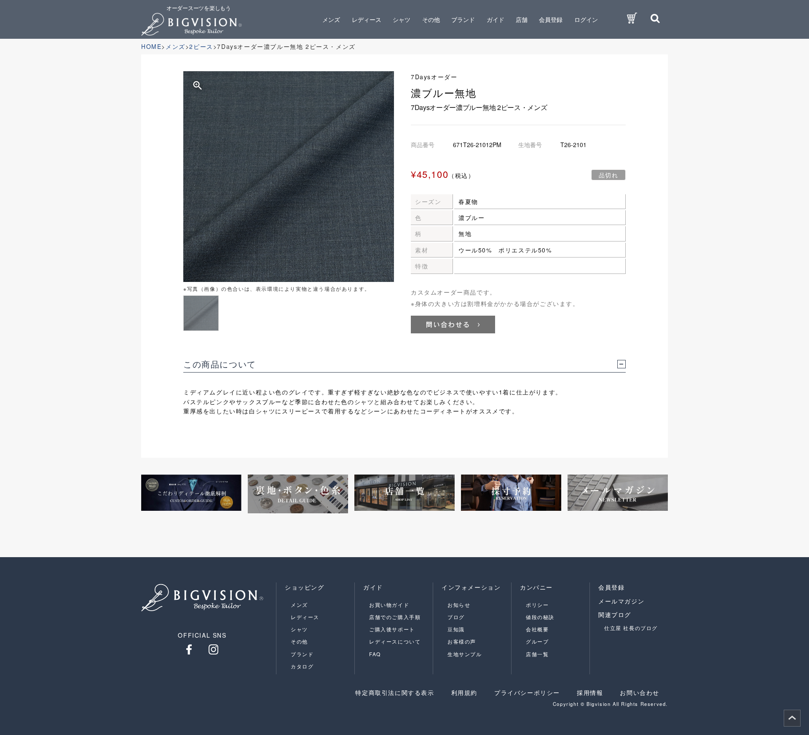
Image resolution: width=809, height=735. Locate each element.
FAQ (375, 653)
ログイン (586, 19)
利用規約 (464, 692)
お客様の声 (461, 641)
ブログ (456, 616)
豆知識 (456, 629)
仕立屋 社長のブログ (631, 627)
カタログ (302, 666)
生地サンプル (464, 653)
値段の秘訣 (540, 616)
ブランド (302, 653)
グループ (537, 641)
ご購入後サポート (392, 629)
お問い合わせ (639, 692)
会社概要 (537, 629)
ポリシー (537, 604)
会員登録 (551, 19)
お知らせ (458, 604)
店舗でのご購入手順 (395, 616)
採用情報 (590, 692)
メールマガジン (621, 601)
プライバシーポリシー (527, 692)
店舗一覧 (537, 653)
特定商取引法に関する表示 (394, 692)
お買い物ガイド (389, 604)
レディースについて (395, 641)
